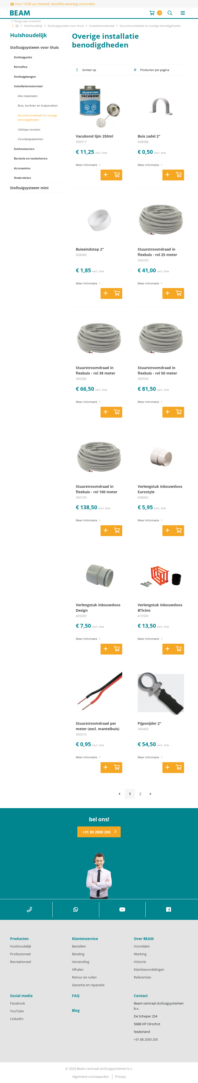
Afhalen (78, 969)
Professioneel (20, 954)
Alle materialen (28, 96)
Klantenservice (85, 938)
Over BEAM (144, 938)
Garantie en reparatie (88, 985)
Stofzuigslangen (25, 76)
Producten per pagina (154, 70)
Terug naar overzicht (27, 21)
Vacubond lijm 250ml (94, 136)
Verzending (80, 961)
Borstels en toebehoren (30, 158)
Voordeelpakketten (30, 139)
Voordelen (142, 946)
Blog (76, 1010)
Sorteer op (89, 70)
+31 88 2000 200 (96, 832)
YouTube (17, 1011)
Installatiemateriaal (102, 26)
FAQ (75, 995)
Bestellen (79, 946)
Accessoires (22, 168)
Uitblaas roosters (29, 129)
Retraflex (20, 67)
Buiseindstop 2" (90, 249)
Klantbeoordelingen (149, 969)
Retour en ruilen (84, 977)
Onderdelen (22, 178)
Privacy (120, 1076)
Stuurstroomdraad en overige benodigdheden (150, 26)
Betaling (78, 954)
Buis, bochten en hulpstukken (38, 105)
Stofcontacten (24, 149)
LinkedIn (16, 1018)
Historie (140, 961)
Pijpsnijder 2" (149, 723)
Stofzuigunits (23, 57)
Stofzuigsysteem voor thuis (66, 26)
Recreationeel (20, 961)
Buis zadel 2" (149, 136)
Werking (140, 954)
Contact (141, 995)
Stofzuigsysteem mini (29, 187)
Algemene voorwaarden (90, 1076)
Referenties (142, 977)
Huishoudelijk (33, 26)
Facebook (17, 1003)
